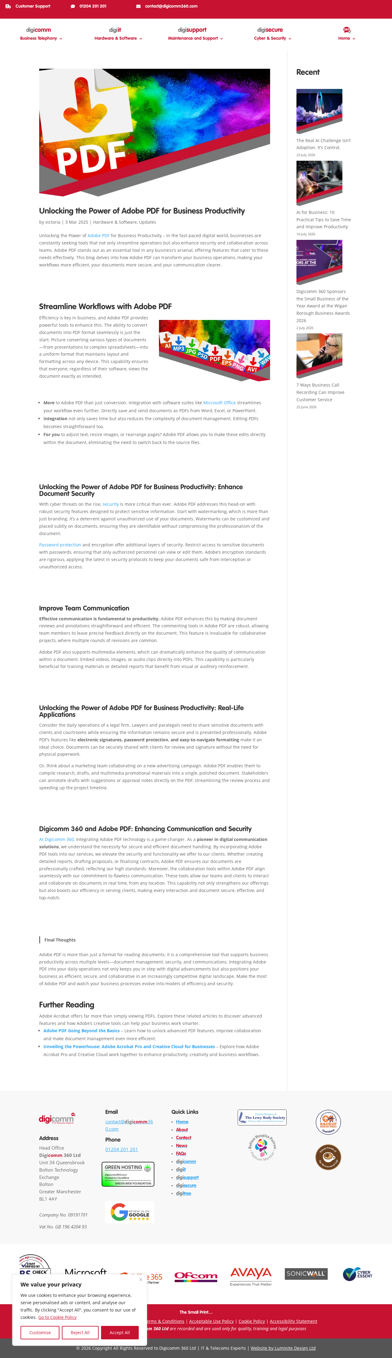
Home (344, 38)
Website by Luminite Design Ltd (283, 1348)
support (187, 1177)
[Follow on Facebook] (343, 5)
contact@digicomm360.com (171, 6)
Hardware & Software (116, 38)
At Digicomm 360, (57, 839)
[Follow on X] (362, 5)
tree (183, 1193)
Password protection (60, 545)
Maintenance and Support (193, 38)
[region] (79, 1310)
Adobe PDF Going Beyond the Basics (81, 1030)
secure (186, 1185)
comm (186, 1161)
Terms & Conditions (164, 1321)
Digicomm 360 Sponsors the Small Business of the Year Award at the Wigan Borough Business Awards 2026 (323, 305)
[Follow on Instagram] (352, 5)
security (111, 504)
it (181, 1169)
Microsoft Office (219, 403)
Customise (40, 1332)
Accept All (120, 1332)
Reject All (80, 1332)
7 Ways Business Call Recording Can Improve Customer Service (320, 392)
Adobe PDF (99, 235)
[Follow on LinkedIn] (372, 5)
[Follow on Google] (382, 5)
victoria (52, 222)
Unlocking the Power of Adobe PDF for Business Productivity (142, 211)
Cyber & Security (270, 38)
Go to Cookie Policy (57, 1317)
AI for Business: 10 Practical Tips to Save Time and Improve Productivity (323, 219)
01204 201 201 (93, 6)
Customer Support (33, 6)
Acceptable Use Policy (211, 1321)
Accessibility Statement (293, 1321)
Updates (147, 222)
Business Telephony (38, 38)
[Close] (140, 1279)
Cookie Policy (252, 1321)
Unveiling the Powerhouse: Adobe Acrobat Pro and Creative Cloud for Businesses (129, 1046)
